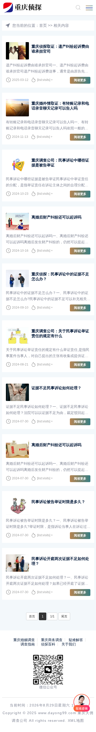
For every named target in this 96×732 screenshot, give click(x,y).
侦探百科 (48, 644)
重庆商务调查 (51, 640)
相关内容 (61, 25)
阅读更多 (80, 80)
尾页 (64, 616)
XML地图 (76, 720)
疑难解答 (76, 640)
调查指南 (27, 644)
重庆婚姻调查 (24, 640)
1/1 (52, 616)
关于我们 (68, 644)
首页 (43, 25)
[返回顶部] (85, 721)
